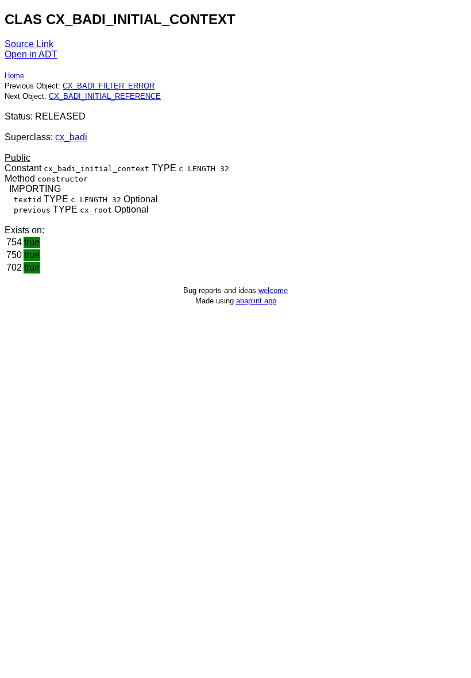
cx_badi (71, 137)
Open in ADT (31, 54)
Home (14, 75)
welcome (273, 290)
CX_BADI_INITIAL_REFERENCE (105, 96)
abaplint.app (256, 300)
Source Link (29, 44)
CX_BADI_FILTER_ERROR (109, 86)
